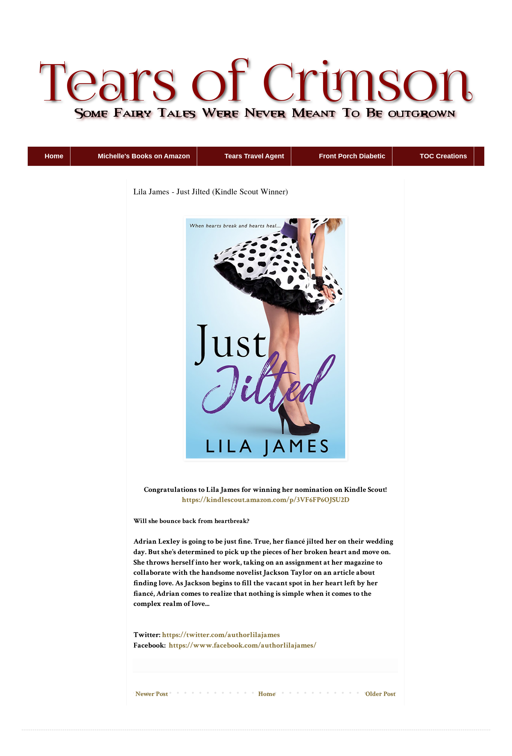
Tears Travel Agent (254, 156)
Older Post (380, 694)
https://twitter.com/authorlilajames (221, 635)
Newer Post (151, 694)
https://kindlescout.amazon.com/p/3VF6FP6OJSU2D (265, 500)
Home (54, 156)
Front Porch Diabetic (352, 156)
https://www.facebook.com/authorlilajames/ (242, 645)
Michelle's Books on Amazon (144, 156)
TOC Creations (443, 156)
